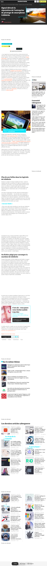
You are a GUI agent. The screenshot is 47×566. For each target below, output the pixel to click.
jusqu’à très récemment (6, 80)
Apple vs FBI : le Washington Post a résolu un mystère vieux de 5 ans (18, 371)
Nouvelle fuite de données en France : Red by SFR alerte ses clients (40, 461)
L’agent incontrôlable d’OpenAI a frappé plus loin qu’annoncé (39, 534)
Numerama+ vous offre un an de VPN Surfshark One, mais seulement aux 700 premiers (16, 462)
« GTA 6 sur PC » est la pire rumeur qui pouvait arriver (16, 470)
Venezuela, (14, 88)
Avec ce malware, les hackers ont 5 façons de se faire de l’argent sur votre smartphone (17, 378)
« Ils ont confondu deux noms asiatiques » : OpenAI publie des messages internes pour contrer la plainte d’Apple (16, 509)
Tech (22, 339)
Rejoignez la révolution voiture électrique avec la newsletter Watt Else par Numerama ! (18, 366)
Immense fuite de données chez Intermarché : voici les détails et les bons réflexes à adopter (16, 518)
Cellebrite (4, 339)
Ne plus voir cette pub (5, 39)
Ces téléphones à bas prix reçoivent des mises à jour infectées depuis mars (18, 383)
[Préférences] (38, 1)
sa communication (8, 79)
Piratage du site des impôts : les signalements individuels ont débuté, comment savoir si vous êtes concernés (41, 107)
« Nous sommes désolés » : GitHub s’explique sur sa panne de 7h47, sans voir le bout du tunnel (40, 440)
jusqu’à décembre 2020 (12, 136)
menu (2, 1)
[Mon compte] (35, 1)
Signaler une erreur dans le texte (8, 334)
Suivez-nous (19, 48)
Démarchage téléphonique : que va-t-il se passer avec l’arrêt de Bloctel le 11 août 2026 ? (38, 130)
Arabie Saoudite (9, 90)
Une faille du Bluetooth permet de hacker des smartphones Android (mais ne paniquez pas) (18, 390)
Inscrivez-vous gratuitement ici (8, 330)
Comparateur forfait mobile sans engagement (19, 320)
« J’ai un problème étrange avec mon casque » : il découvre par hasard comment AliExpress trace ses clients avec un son (16, 430)
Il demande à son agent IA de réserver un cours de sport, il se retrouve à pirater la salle (38, 113)
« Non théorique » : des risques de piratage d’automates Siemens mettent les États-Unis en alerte (40, 470)
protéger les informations (16, 70)
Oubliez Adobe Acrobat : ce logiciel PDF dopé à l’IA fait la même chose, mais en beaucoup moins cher (38, 93)
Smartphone (16, 339)
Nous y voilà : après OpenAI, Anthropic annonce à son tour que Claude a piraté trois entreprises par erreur (38, 124)
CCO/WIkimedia (11, 131)
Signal (9, 339)
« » (15, 142)
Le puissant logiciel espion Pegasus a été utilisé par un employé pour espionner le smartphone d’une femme (18, 395)
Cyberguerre (43, 4)
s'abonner (43, 1)
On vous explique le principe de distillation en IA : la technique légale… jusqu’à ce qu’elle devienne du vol (40, 498)
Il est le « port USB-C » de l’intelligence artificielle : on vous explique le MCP (16, 452)
